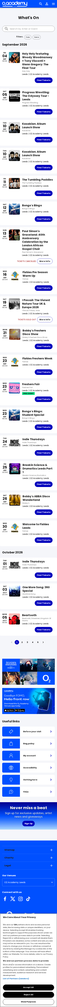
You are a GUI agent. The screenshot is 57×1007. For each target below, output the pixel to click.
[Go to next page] (43, 642)
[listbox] (28, 882)
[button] (47, 4)
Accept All (28, 987)
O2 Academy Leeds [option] (14, 882)
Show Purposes (28, 1001)
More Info (44, 261)
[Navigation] (53, 4)
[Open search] (41, 4)
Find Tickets (43, 80)
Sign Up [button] (28, 823)
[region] (28, 960)
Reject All (28, 994)
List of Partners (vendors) (16, 978)
